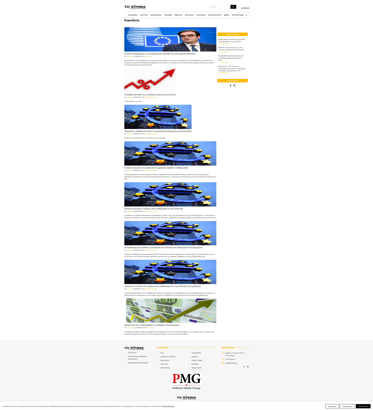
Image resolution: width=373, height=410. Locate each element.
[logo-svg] (186, 396)
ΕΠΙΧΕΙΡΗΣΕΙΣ (165, 368)
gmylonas (129, 97)
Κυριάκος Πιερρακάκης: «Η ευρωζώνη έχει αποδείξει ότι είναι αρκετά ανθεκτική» (160, 53)
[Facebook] (230, 85)
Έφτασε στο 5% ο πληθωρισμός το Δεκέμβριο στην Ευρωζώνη (151, 325)
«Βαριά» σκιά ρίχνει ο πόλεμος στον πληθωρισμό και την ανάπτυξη (153, 208)
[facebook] (244, 367)
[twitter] (248, 367)
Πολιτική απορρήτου (168, 406)
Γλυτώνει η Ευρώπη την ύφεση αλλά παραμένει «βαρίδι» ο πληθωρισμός (156, 167)
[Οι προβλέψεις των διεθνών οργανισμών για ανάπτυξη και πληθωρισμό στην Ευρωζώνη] (170, 233)
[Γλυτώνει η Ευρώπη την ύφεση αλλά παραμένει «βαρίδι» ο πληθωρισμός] (170, 153)
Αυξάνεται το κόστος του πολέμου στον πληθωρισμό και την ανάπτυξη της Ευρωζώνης (162, 286)
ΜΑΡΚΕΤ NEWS (196, 360)
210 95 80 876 (230, 359)
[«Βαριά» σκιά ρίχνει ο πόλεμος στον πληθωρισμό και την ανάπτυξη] (170, 194)
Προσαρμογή (332, 406)
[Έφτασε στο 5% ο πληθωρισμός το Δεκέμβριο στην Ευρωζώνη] (170, 311)
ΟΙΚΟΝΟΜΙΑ (164, 360)
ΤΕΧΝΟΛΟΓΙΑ (196, 353)
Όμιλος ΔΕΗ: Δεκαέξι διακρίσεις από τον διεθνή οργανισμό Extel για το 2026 (231, 58)
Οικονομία (149, 56)
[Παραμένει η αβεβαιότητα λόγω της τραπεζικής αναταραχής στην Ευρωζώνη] (158, 117)
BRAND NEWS (196, 368)
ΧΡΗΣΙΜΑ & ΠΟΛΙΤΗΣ (167, 357)
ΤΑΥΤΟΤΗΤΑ (132, 353)
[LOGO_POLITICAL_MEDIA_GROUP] (186, 374)
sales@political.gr (231, 363)
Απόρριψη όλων (347, 406)
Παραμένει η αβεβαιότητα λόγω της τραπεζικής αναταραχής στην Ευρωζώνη (158, 131)
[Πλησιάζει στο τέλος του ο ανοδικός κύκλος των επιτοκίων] (150, 80)
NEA (161, 353)
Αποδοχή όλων (363, 406)
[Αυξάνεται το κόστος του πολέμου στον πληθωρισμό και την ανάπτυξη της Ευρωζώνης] (170, 272)
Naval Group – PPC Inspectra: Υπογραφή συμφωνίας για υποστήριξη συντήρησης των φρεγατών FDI (231, 68)
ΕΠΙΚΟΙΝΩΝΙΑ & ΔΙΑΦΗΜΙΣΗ (138, 363)
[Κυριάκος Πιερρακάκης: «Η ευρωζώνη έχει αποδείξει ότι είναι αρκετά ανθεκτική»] (170, 39)
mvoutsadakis (130, 327)
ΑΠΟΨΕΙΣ (194, 364)
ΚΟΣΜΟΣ (194, 357)
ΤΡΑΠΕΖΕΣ (164, 364)
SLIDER (148, 97)
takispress (129, 56)
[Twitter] (234, 85)
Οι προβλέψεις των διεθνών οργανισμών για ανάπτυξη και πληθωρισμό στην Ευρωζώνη (163, 247)
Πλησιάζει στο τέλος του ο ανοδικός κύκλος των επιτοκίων (150, 94)
